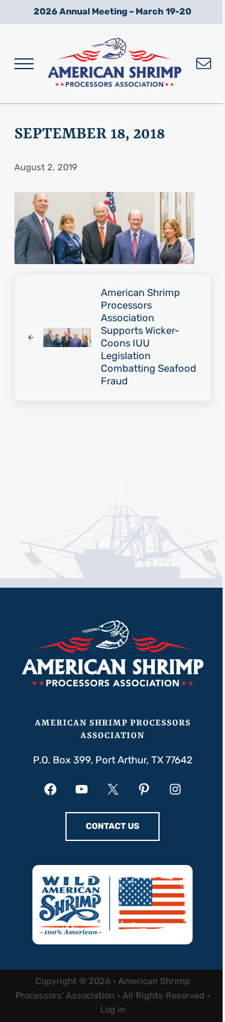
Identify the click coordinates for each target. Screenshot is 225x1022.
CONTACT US (112, 826)
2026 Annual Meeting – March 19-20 (112, 11)
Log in (112, 1009)
